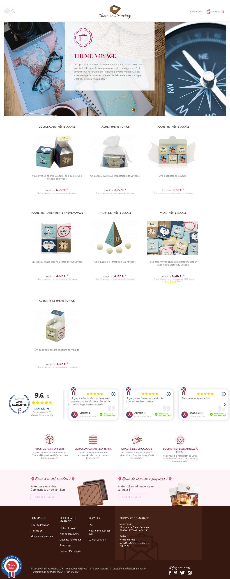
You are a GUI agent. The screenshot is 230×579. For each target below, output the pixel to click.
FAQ (91, 524)
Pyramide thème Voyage (115, 212)
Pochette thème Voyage (173, 126)
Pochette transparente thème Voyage (57, 212)
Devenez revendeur (70, 539)
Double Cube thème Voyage (56, 126)
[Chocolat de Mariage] (115, 12)
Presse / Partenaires (70, 551)
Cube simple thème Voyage (57, 300)
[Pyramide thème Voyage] (115, 238)
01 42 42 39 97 (97, 539)
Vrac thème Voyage (173, 212)
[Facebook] (170, 572)
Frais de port (37, 530)
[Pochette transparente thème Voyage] (57, 238)
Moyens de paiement (42, 536)
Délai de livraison (40, 524)
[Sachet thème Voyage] (115, 152)
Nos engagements (69, 533)
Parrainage (65, 545)
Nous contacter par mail (99, 532)
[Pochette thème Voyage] (173, 152)
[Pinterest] (175, 572)
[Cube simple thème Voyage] (57, 326)
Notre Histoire (67, 528)
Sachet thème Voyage (115, 126)
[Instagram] (190, 572)
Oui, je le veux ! (45, 497)
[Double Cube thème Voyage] (57, 152)
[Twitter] (182, 572)
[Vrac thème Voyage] (173, 238)
